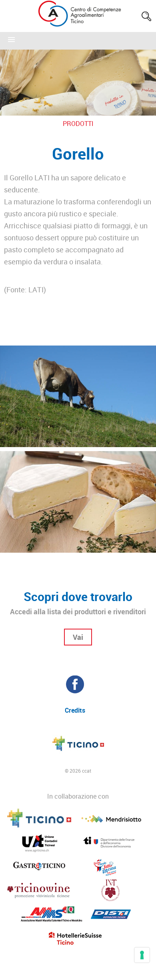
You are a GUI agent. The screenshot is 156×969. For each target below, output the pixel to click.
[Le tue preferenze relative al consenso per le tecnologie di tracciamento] (142, 955)
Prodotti (78, 123)
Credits (75, 710)
